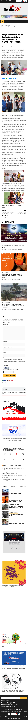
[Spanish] (12, 380)
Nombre (5, 341)
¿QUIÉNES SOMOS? (6, 711)
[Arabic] (2, 380)
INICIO (7, 709)
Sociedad (9, 272)
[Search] (26, 21)
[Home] (2, 22)
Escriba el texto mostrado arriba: (11, 369)
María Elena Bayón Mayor (18, 249)
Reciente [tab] (6, 486)
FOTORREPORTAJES (16, 711)
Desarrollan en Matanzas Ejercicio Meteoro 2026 (12, 475)
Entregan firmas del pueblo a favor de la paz (11, 479)
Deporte (11, 512)
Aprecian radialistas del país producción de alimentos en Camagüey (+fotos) (8, 214)
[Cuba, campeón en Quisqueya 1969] (5, 514)
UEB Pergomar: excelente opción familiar (11, 468)
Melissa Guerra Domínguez (18, 309)
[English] (4, 380)
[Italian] (8, 380)
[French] (6, 380)
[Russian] (10, 380)
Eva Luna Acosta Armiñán (16, 46)
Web (4, 352)
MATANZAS (19, 709)
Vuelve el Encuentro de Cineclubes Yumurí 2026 (15, 493)
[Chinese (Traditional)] (3, 380)
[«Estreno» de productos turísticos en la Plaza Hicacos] (5, 522)
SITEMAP (24, 711)
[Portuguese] (9, 380)
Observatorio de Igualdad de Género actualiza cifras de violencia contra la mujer (13, 276)
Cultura (3, 243)
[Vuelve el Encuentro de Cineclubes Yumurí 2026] (14, 233)
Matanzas (9, 302)
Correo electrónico (7, 347)
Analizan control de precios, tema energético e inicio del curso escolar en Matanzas (13, 306)
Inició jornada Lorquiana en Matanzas (20, 212)
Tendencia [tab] (23, 486)
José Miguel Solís (16, 279)
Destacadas (7, 243)
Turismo (16, 520)
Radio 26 (25, 716)
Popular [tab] (14, 486)
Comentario (6, 324)
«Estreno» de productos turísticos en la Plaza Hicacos (16, 522)
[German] (7, 380)
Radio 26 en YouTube (12, 465)
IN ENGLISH (12, 709)
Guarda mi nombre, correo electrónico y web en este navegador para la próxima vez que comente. (14, 361)
